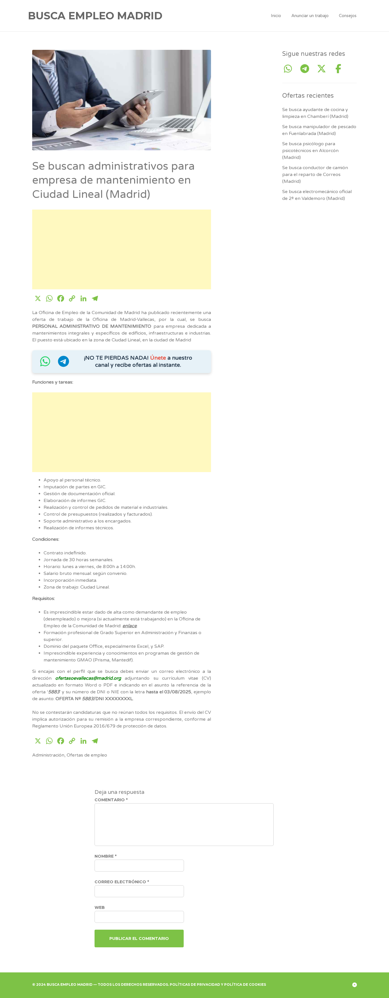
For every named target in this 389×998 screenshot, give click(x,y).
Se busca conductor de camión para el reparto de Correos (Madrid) (315, 174)
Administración (48, 755)
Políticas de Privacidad (195, 984)
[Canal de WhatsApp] (45, 364)
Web (100, 907)
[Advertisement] (121, 249)
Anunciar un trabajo (310, 15)
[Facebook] (338, 69)
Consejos (348, 15)
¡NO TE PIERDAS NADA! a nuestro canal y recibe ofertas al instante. (138, 361)
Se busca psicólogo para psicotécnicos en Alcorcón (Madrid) (310, 150)
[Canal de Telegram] (63, 364)
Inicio (276, 15)
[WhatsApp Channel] (290, 69)
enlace (129, 626)
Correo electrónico (122, 881)
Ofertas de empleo (87, 755)
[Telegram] (307, 69)
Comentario (111, 799)
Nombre (105, 856)
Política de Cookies (245, 984)
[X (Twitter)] (323, 69)
